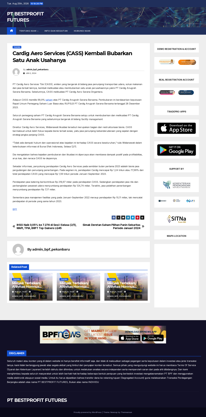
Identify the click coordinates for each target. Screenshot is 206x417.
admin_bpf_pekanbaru (37, 69)
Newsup (114, 412)
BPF (15, 209)
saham (49, 99)
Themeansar (126, 412)
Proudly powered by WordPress (88, 412)
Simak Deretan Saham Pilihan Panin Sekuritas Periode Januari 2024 (111, 226)
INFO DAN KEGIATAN (56, 31)
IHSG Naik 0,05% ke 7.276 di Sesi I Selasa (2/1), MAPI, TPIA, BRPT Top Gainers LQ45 (46, 226)
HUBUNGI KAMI (82, 31)
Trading (16, 47)
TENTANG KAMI (28, 31)
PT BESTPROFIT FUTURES (37, 400)
